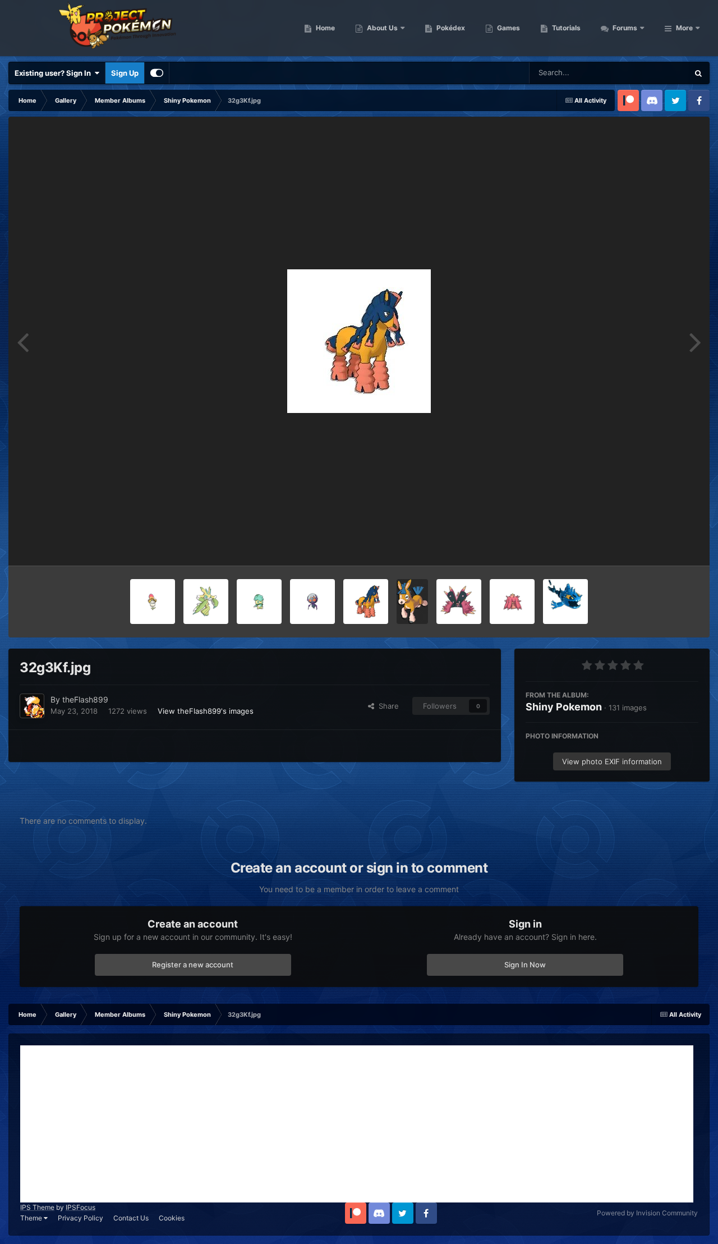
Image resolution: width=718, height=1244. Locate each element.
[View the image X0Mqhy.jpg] (152, 601)
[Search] (698, 73)
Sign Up (125, 72)
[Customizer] (157, 73)
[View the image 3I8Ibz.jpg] (312, 601)
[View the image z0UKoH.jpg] (259, 601)
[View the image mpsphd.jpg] (565, 601)
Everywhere (654, 72)
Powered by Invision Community (647, 1213)
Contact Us (131, 1218)
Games (507, 28)
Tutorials (565, 28)
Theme (32, 1218)
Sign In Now (525, 964)
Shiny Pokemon (564, 707)
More (684, 28)
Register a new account (192, 964)
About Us (381, 28)
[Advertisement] (356, 1123)
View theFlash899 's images (206, 710)
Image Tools (663, 545)
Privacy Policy (80, 1218)
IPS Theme (37, 1207)
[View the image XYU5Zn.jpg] (458, 601)
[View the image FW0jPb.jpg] (205, 601)
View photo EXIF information (612, 761)
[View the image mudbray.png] (412, 601)
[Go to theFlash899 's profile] (32, 706)
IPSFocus (80, 1207)
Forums (624, 28)
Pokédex (450, 28)
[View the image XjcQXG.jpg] (512, 601)
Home (324, 28)
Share (386, 705)
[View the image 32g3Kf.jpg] (365, 601)
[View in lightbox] (359, 341)
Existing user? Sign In (54, 72)
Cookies (172, 1218)
